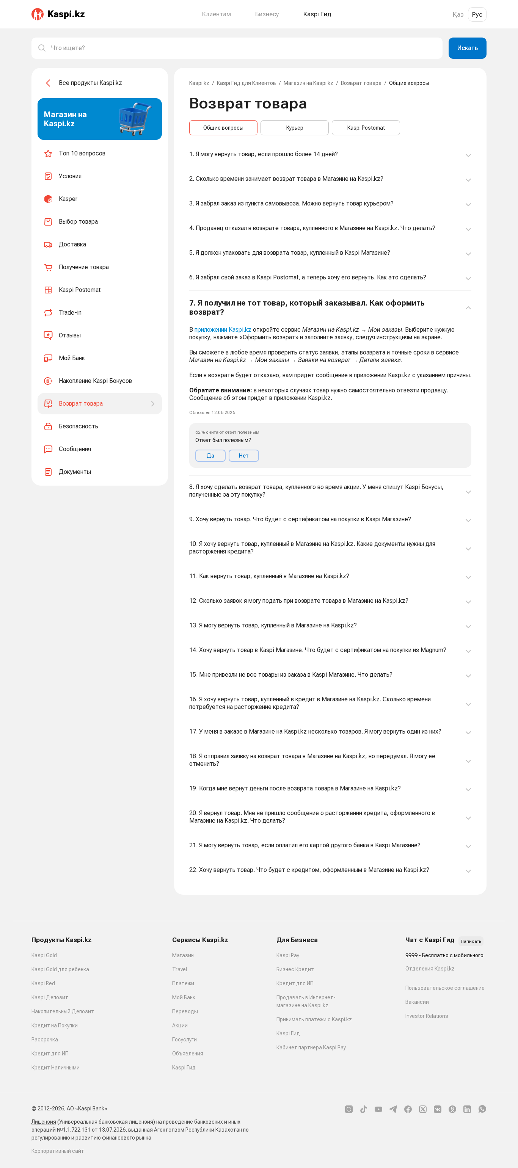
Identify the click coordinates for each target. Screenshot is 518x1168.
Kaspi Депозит (49, 997)
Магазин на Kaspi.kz (308, 83)
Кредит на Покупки (54, 1025)
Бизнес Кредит (295, 969)
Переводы (185, 1011)
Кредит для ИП (50, 1053)
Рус (477, 14)
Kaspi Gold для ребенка (60, 969)
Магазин (183, 955)
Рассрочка (44, 1039)
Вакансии (417, 1002)
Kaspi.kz (199, 83)
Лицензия (43, 1122)
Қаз (458, 14)
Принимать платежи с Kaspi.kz (314, 1019)
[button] (330, 383)
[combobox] (243, 48)
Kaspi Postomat (366, 128)
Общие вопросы (223, 128)
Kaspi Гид (184, 1068)
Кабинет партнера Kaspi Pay (311, 1047)
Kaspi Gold (44, 955)
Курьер (294, 128)
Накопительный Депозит (62, 1011)
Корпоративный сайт (57, 1151)
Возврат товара (361, 83)
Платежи (183, 983)
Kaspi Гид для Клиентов (246, 83)
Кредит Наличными (55, 1068)
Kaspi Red (43, 983)
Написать (471, 941)
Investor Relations (426, 1016)
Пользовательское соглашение (445, 988)
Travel (179, 969)
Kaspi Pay (287, 955)
